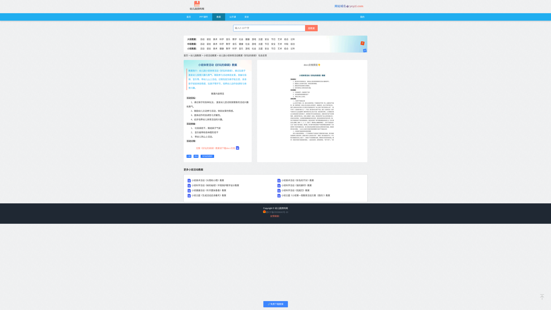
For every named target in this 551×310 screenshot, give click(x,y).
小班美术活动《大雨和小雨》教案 (208, 180)
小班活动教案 (210, 55)
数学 (234, 39)
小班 (189, 156)
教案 (219, 17)
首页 (189, 17)
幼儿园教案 (195, 55)
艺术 (280, 39)
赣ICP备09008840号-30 (277, 212)
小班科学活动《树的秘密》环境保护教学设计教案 (215, 185)
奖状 (247, 17)
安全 (267, 39)
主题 (260, 39)
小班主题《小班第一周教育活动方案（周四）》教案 (306, 195)
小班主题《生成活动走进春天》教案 (209, 195)
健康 (247, 39)
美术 (215, 39)
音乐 (228, 39)
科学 (222, 39)
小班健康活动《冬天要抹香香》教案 (209, 190)
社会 (241, 39)
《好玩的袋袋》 (207, 156)
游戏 (254, 39)
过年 (293, 39)
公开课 (232, 17)
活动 (202, 39)
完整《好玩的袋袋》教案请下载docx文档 (215, 148)
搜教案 (311, 28)
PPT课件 (203, 17)
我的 (362, 17)
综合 (286, 39)
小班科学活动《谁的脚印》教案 (297, 185)
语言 (209, 39)
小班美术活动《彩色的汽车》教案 (298, 180)
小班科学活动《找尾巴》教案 (296, 190)
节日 (273, 39)
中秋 (286, 44)
